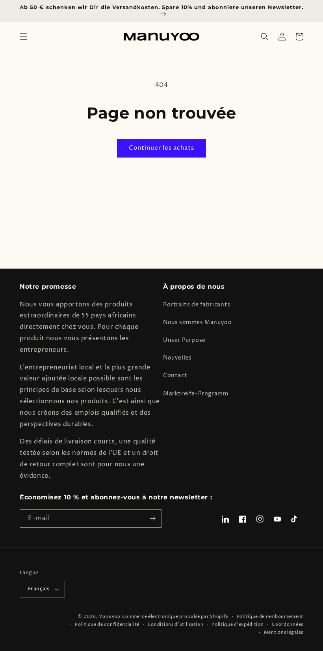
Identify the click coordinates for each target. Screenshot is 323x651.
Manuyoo (109, 616)
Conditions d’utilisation (176, 624)
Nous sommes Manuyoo (197, 322)
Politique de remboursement (270, 616)
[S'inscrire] (152, 518)
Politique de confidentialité (107, 624)
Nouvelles (177, 358)
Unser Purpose (184, 340)
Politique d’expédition (238, 624)
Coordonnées (287, 624)
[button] (23, 36)
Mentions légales (283, 632)
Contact (175, 375)
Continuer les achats (161, 148)
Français (38, 588)
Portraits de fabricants (196, 304)
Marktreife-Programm (195, 393)
